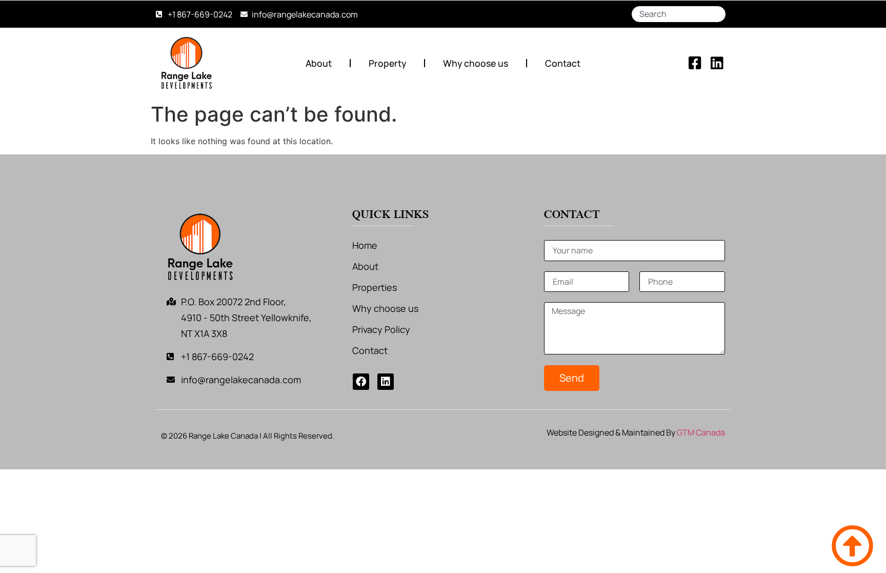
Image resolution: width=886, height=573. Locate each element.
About (319, 63)
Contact (562, 63)
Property (387, 63)
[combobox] (678, 14)
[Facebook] (361, 381)
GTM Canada (701, 432)
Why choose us (475, 63)
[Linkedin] (385, 381)
